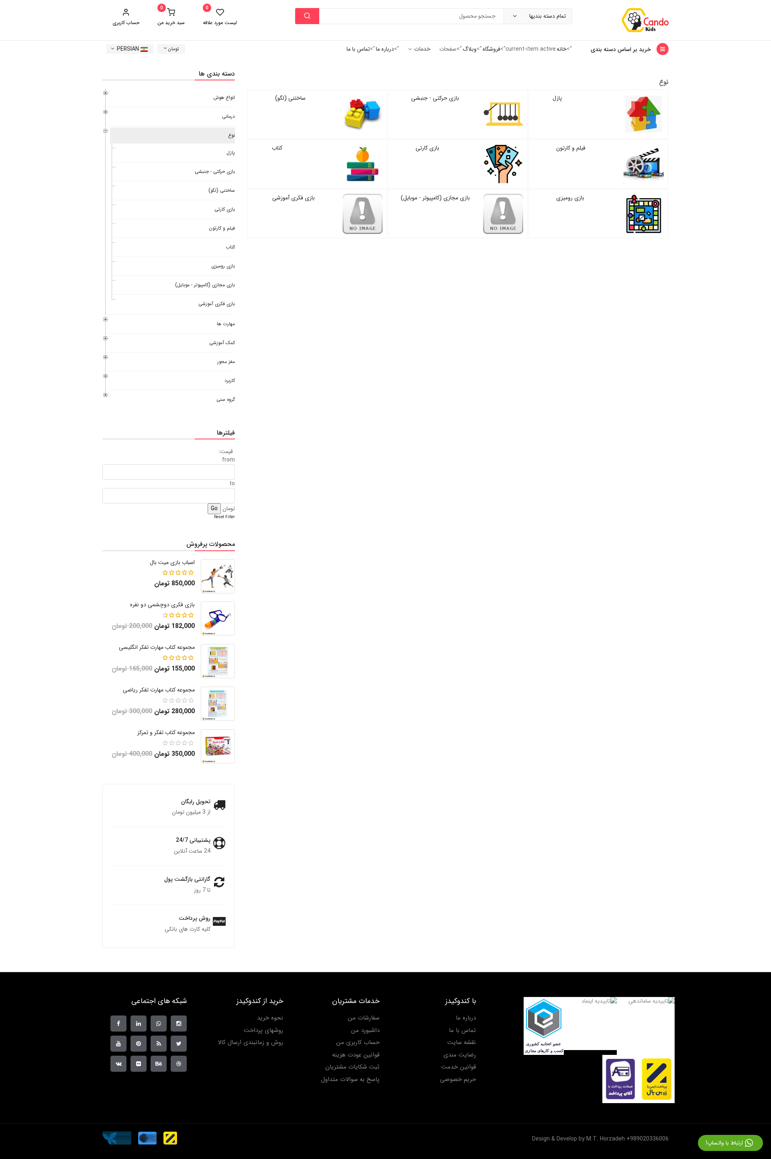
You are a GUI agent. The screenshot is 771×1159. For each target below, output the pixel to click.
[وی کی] (118, 1064)
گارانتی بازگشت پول (187, 879)
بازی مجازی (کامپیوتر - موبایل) (435, 197)
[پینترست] (139, 1044)
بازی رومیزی (570, 197)
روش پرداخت (194, 918)
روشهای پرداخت (263, 1030)
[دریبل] (179, 1064)
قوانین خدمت (458, 1067)
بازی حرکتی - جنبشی (435, 98)
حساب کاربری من (357, 1042)
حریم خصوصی (458, 1079)
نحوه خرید (270, 1018)
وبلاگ (470, 49)
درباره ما (385, 49)
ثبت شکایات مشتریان (352, 1067)
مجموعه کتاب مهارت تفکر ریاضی (159, 689)
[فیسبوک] (118, 1023)
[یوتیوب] (118, 1044)
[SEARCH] (307, 16)
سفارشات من (363, 1018)
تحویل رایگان (195, 801)
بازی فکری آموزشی (293, 197)
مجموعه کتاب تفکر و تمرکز (166, 732)
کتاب (277, 148)
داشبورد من (365, 1030)
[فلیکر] (139, 1064)
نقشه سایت (461, 1042)
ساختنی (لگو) (290, 98)
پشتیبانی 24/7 (193, 840)
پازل (557, 98)
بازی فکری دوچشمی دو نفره (162, 604)
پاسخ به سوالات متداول (350, 1079)
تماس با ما (358, 49)
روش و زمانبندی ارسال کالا (250, 1042)
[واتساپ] (159, 1023)
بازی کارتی (427, 148)
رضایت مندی (459, 1055)
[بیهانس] (159, 1064)
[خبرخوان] (159, 1044)
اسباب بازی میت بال (172, 562)
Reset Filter (224, 517)
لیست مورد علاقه (220, 17)
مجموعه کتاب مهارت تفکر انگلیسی (157, 647)
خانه (562, 49)
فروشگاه (491, 49)
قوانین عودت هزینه (355, 1055)
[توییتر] (179, 1044)
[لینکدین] (139, 1023)
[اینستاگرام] (179, 1023)
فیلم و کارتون (570, 148)
